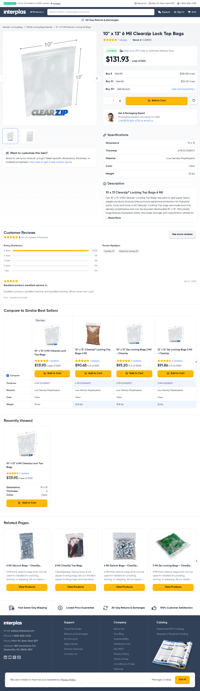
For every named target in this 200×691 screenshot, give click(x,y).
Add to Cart (159, 100)
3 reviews (136, 361)
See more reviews (182, 234)
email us (148, 121)
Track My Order (72, 629)
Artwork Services (73, 649)
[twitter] (14, 657)
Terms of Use (121, 659)
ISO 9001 (119, 649)
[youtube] (10, 657)
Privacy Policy (121, 654)
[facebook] (19, 657)
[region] (49, 78)
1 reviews (54, 361)
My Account (71, 639)
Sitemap (118, 669)
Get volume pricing (182, 89)
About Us (119, 629)
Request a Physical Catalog (172, 634)
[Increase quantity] (120, 101)
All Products (36, 12)
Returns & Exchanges (76, 634)
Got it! (182, 679)
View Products (27, 587)
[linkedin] (5, 657)
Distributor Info (122, 644)
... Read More (113, 218)
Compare (15, 376)
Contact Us (70, 654)
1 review (122, 40)
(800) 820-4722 (131, 121)
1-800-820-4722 (21, 636)
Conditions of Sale (124, 664)
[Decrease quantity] (106, 101)
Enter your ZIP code (134, 51)
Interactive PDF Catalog (170, 629)
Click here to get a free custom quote (50, 162)
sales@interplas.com (22, 631)
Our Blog (119, 634)
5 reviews (177, 361)
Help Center (71, 644)
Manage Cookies (161, 680)
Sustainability (121, 639)
